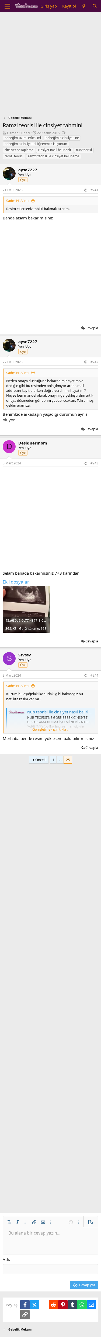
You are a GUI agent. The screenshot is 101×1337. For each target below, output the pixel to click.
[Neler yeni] (84, 6)
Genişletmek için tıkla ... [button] (50, 729)
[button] (9, 1222)
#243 (94, 463)
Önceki (40, 759)
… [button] (60, 759)
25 (68, 759)
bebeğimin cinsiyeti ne (62, 138)
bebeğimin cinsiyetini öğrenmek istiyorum (36, 143)
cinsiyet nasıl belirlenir (54, 150)
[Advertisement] (50, 65)
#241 (94, 190)
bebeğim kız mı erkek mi (23, 138)
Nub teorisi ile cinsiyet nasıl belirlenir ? (63, 711)
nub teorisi (84, 150)
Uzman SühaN (18, 132)
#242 (94, 362)
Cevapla (91, 327)
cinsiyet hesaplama (19, 150)
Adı (6, 1259)
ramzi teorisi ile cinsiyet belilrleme (53, 156)
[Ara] (94, 6)
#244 (94, 675)
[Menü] (7, 6)
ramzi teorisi (14, 156)
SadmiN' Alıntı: (17, 200)
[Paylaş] (85, 190)
